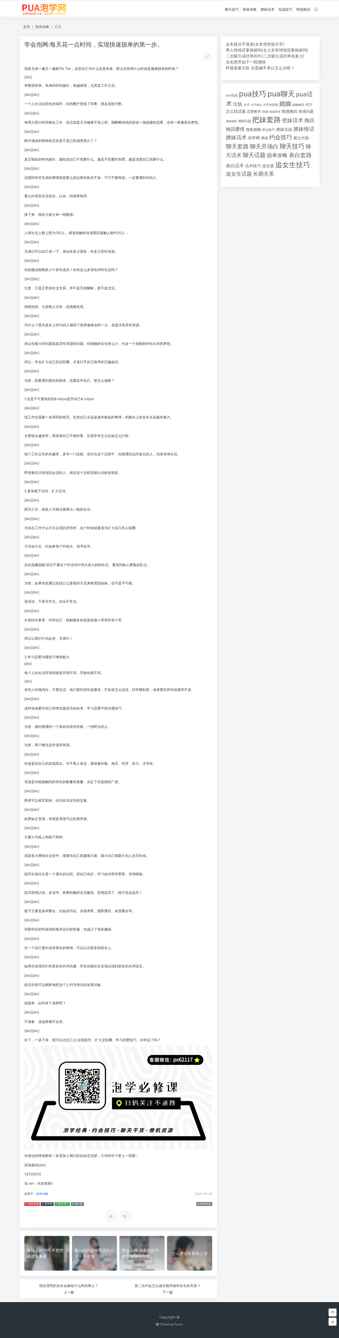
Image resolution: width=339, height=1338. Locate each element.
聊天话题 (254, 155)
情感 (265, 111)
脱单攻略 (250, 9)
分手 (247, 105)
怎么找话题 (236, 111)
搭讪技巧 (268, 130)
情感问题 (306, 111)
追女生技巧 (292, 165)
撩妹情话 (303, 129)
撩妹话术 (267, 9)
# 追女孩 (77, 1203)
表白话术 (235, 165)
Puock (178, 1324)
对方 (308, 105)
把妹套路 (266, 119)
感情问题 (244, 121)
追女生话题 (239, 174)
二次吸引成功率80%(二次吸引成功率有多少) (265, 56)
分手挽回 (256, 105)
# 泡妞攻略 (32, 1203)
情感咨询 (274, 111)
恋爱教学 (254, 111)
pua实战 (232, 95)
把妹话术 (292, 120)
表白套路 (300, 155)
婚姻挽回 (298, 105)
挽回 (309, 120)
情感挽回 (303, 9)
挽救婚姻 (253, 129)
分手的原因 (270, 105)
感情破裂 (231, 121)
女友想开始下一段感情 (246, 61)
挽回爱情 (235, 129)
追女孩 (268, 165)
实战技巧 (285, 9)
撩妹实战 (284, 129)
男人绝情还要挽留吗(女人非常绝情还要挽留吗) (267, 50)
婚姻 (285, 103)
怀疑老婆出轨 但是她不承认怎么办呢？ (260, 67)
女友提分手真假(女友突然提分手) (255, 44)
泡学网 (254, 137)
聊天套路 (237, 146)
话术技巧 (253, 166)
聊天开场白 (264, 146)
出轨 (237, 104)
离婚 (264, 138)
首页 (26, 27)
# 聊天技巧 (62, 1203)
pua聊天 (281, 93)
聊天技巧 (232, 9)
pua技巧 (252, 93)
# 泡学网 (47, 1203)
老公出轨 (301, 138)
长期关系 (263, 174)
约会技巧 (280, 137)
